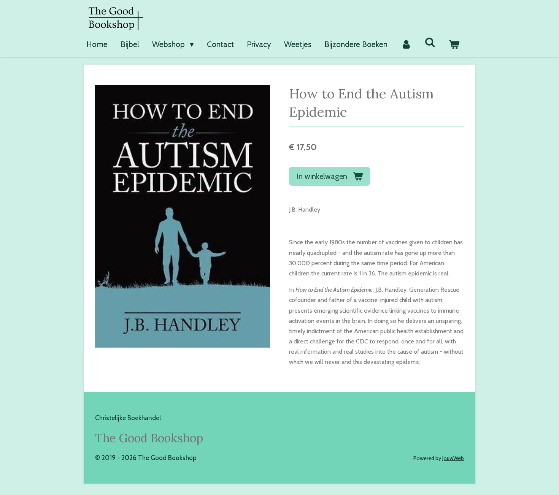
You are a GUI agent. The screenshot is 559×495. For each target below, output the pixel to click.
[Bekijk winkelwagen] (454, 44)
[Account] (406, 44)
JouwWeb (453, 458)
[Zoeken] (430, 42)
